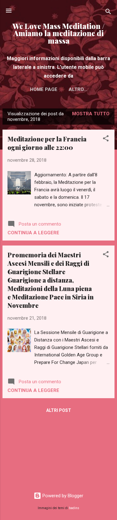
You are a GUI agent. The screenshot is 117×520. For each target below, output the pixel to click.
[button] (106, 139)
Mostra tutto (91, 114)
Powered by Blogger (62, 496)
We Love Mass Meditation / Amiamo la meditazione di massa (58, 33)
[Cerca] (108, 12)
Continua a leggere (33, 233)
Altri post (58, 410)
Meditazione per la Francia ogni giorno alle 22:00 (46, 143)
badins (74, 508)
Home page (43, 89)
